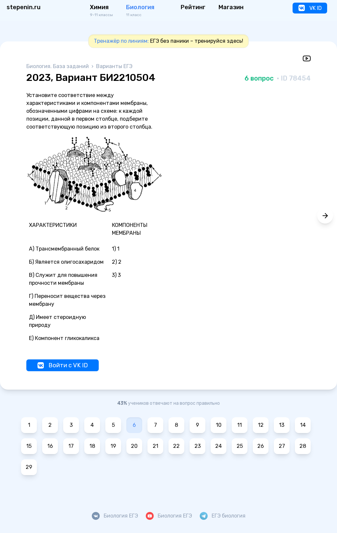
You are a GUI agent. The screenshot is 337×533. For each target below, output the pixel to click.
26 (260, 446)
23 (197, 446)
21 (155, 446)
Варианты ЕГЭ (114, 66)
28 (302, 446)
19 (113, 446)
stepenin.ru (23, 7)
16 (50, 446)
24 (218, 446)
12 (261, 425)
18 (92, 446)
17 (71, 446)
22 (176, 446)
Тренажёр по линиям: (121, 41)
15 (29, 446)
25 (240, 446)
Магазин (231, 7)
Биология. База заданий (58, 66)
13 (281, 425)
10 (218, 425)
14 (303, 425)
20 (134, 446)
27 (282, 446)
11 (239, 425)
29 (29, 467)
